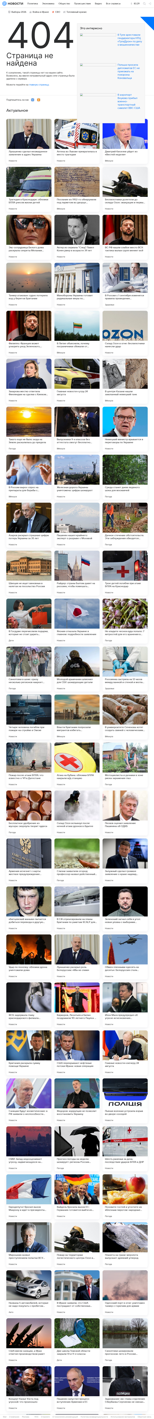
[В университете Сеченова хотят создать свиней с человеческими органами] (125, 717)
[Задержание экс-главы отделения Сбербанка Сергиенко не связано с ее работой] (125, 1388)
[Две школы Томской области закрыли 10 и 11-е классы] (77, 1340)
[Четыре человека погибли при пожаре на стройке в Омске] (28, 717)
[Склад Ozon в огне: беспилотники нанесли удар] (125, 333)
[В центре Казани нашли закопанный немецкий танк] (125, 381)
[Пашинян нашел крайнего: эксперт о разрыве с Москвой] (77, 525)
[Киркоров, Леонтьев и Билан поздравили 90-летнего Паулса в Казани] (77, 1004)
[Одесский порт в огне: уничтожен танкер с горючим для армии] (125, 1292)
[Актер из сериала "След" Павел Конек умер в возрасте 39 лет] (77, 237)
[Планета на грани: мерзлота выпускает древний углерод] (125, 1244)
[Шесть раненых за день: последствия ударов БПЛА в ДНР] (125, 1148)
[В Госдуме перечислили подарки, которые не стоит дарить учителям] (28, 621)
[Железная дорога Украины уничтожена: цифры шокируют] (77, 477)
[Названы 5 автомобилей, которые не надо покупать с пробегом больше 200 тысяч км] (28, 1292)
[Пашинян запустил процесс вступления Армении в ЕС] (77, 1388)
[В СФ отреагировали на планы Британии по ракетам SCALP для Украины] (77, 908)
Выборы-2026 (18, 12)
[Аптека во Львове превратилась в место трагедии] (77, 141)
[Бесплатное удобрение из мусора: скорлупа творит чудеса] (28, 813)
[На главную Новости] (15, 3)
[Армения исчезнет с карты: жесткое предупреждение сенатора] (28, 861)
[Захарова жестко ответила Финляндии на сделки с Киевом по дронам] (28, 381)
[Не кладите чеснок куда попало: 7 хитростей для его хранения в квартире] (125, 621)
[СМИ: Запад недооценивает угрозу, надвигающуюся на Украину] (28, 1148)
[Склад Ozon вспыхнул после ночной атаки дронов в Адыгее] (77, 813)
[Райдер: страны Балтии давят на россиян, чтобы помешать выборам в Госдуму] (77, 573)
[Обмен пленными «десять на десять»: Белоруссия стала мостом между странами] (125, 956)
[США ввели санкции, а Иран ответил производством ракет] (28, 1340)
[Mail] (4, 3)
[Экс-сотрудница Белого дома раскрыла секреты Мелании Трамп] (28, 237)
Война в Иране (41, 12)
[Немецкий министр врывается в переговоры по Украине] (125, 429)
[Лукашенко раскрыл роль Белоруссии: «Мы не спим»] (77, 956)
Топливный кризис (76, 12)
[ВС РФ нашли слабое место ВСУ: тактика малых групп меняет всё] (125, 237)
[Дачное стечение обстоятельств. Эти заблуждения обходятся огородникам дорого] (125, 525)
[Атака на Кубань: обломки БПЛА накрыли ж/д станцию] (77, 765)
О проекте (45, 1417)
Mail (4, 1417)
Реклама (25, 1417)
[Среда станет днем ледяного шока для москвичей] (125, 477)
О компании (14, 1417)
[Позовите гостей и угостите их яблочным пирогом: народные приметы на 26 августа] (125, 1196)
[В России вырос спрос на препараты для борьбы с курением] (28, 477)
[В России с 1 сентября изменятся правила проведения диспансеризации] (125, 285)
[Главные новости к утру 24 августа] (77, 381)
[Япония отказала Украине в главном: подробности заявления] (77, 621)
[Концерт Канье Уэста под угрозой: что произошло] (28, 1388)
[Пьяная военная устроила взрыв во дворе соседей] (125, 1100)
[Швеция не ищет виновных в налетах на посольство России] (28, 573)
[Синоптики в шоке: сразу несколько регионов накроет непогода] (28, 669)
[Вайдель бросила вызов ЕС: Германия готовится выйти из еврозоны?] (77, 1196)
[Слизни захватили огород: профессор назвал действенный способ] (77, 861)
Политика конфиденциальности (94, 1417)
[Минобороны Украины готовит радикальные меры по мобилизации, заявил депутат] (77, 285)
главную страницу (39, 84)
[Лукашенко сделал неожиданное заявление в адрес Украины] (28, 141)
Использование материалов (123, 1417)
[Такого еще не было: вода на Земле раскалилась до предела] (28, 429)
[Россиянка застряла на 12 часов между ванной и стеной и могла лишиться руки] (125, 669)
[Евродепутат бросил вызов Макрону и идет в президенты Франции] (28, 1196)
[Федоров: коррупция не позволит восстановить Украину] (77, 1100)
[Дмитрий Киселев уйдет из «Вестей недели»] (125, 141)
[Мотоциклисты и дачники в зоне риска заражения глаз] (125, 765)
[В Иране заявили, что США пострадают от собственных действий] (77, 1292)
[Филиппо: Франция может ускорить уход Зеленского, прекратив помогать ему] (28, 333)
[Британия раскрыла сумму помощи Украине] (28, 1052)
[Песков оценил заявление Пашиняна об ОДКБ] (125, 813)
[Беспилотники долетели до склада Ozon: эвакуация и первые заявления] (125, 189)
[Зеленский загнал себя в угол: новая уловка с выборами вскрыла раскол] (125, 908)
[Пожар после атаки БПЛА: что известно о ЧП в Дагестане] (28, 765)
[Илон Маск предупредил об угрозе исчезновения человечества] (125, 1004)
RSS (36, 1417)
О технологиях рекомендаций (65, 1417)
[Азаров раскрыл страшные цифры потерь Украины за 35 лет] (28, 525)
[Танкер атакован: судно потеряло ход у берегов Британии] (28, 285)
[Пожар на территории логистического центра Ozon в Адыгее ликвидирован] (77, 1244)
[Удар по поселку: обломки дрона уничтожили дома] (28, 956)
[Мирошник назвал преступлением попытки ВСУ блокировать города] (28, 1244)
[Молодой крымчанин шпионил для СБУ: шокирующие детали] (77, 669)
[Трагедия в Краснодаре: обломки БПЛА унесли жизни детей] (28, 189)
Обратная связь (144, 1417)
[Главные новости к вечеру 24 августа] (125, 1052)
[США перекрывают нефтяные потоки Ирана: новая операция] (77, 1052)
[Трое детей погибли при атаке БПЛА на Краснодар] (125, 573)
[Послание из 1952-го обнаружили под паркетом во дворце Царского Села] (77, 189)
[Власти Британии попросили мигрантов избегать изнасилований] (77, 717)
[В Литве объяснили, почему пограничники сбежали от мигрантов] (77, 333)
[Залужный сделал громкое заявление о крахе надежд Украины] (125, 861)
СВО (57, 12)
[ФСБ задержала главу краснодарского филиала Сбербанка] (28, 1004)
